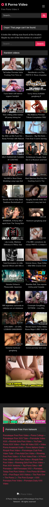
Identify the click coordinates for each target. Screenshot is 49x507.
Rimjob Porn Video (11, 450)
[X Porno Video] (24, 494)
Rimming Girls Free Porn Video (29, 462)
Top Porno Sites (29, 465)
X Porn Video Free (28, 456)
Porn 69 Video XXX (29, 444)
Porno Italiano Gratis (35, 447)
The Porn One (39, 475)
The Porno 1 (10, 478)
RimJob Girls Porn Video (20, 441)
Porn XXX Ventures (11, 465)
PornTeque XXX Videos (20, 475)
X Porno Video (16, 4)
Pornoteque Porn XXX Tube (15, 438)
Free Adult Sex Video (24, 453)
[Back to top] (41, 499)
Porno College (37, 435)
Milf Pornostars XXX (23, 469)
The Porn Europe (25, 478)
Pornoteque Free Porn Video (16, 435)
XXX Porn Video (22, 459)
